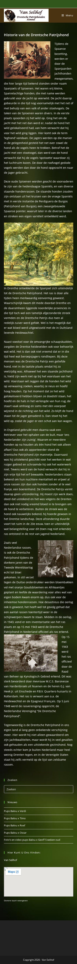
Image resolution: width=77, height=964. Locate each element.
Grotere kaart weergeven (16, 900)
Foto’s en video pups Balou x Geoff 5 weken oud (32, 839)
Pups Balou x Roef (14, 825)
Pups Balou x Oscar (15, 832)
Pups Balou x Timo (15, 818)
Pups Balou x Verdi (15, 811)
